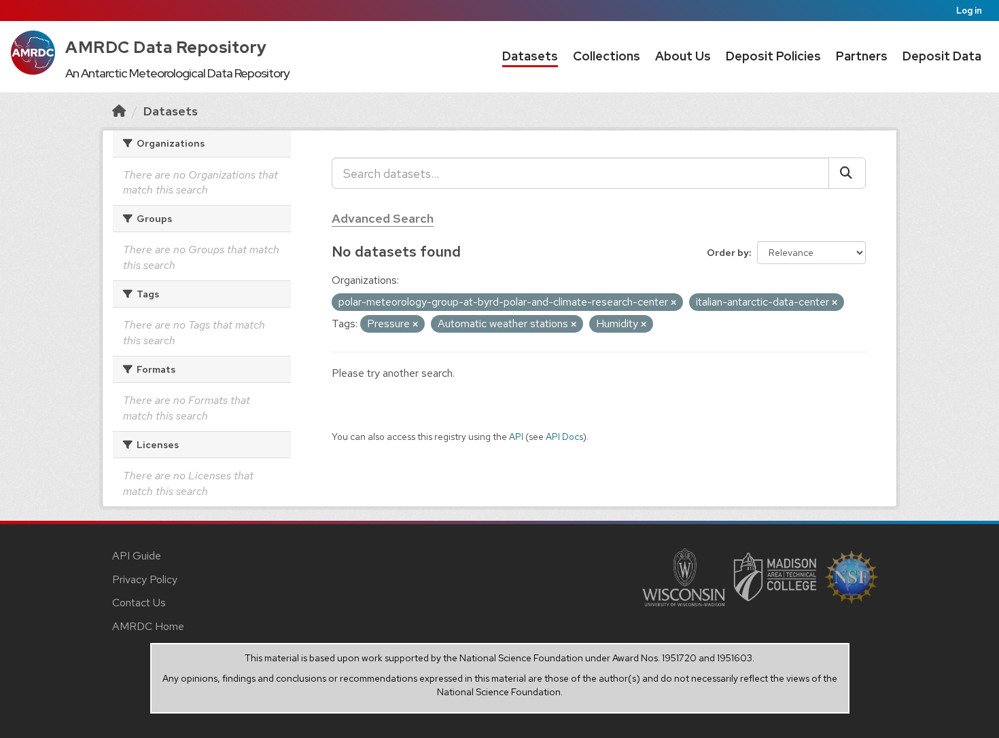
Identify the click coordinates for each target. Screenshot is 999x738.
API (516, 436)
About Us (683, 56)
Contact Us (139, 602)
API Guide (136, 556)
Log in (969, 10)
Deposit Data (941, 56)
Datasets (530, 56)
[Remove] (673, 303)
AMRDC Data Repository (166, 47)
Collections (606, 56)
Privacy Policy (144, 579)
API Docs (564, 436)
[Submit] (847, 173)
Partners (862, 56)
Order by (728, 252)
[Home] (119, 111)
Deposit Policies (773, 56)
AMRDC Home (148, 626)
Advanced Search (383, 218)
